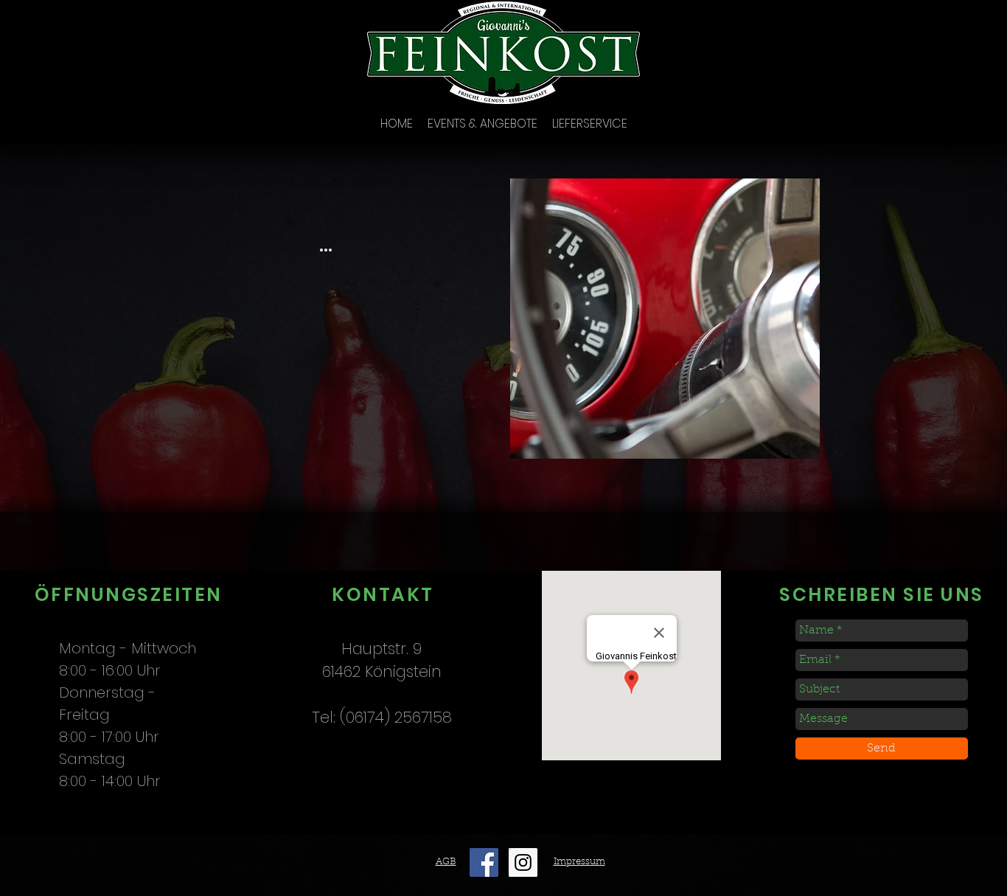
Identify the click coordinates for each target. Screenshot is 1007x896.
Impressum (579, 862)
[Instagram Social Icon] (523, 862)
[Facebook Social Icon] (484, 862)
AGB (446, 862)
